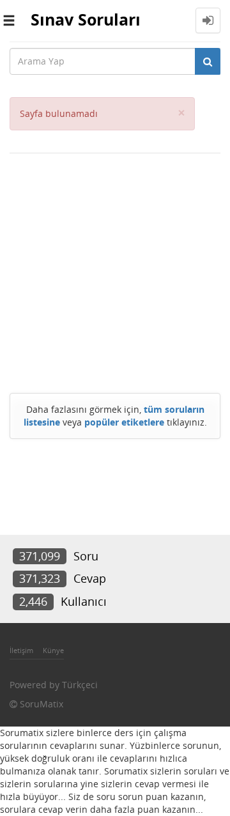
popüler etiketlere (124, 422)
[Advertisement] (115, 270)
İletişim (21, 650)
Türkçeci (80, 685)
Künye (53, 650)
